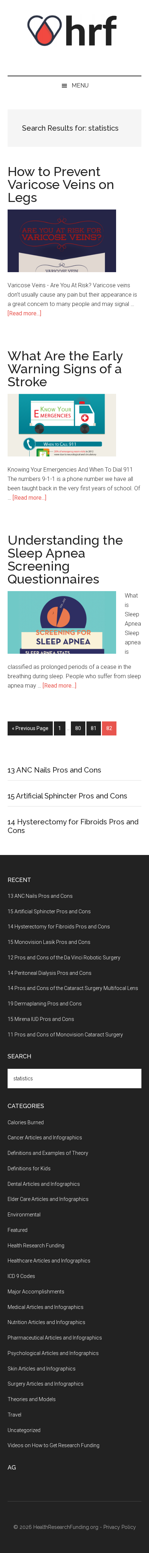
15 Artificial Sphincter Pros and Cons (67, 796)
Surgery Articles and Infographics (46, 1384)
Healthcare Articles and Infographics (49, 1261)
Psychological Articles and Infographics (53, 1353)
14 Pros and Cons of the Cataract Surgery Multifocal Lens (73, 988)
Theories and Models (32, 1399)
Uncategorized (24, 1430)
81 (96, 728)
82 (111, 728)
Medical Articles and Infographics (46, 1307)
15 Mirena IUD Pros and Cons (41, 1019)
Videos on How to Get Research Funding (53, 1445)
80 (80, 728)
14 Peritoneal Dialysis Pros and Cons (49, 973)
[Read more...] (24, 313)
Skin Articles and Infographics (42, 1369)
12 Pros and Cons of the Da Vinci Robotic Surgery (64, 957)
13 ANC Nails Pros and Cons (54, 770)
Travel (14, 1415)
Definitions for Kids (29, 1168)
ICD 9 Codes (21, 1276)
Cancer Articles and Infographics (45, 1137)
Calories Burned (26, 1122)
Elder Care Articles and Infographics (48, 1199)
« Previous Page (30, 728)
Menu (80, 85)
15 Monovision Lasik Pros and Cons (49, 942)
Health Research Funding (36, 1245)
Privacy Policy (119, 1527)
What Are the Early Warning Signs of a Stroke (65, 368)
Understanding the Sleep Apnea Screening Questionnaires (65, 559)
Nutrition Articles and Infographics (46, 1322)
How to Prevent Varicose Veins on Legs (61, 184)
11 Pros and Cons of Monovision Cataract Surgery (65, 1034)
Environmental (24, 1214)
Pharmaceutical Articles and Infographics (55, 1338)
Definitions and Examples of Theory (48, 1153)
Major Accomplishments (36, 1292)
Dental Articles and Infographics (44, 1184)
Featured (17, 1230)
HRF (75, 30)
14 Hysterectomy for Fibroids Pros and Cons (59, 926)
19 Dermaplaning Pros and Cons (45, 1004)
